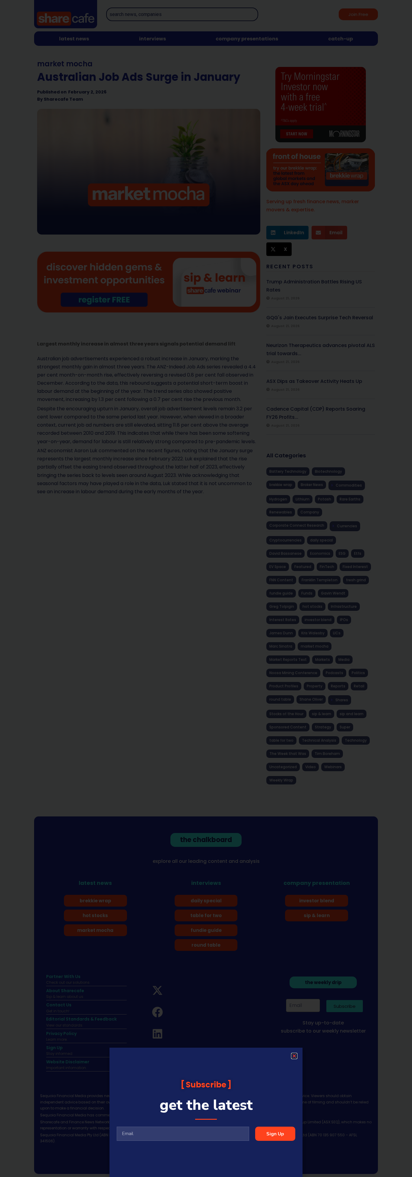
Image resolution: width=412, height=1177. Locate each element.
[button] (294, 1056)
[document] (206, 588)
